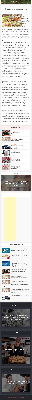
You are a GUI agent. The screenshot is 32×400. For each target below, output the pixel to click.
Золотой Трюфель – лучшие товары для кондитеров (16, 167)
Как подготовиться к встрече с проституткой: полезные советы (20, 256)
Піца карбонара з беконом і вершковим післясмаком (17, 134)
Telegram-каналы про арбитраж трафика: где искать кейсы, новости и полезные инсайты (19, 250)
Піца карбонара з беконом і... (16, 350)
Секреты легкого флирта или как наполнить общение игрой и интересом (16, 317)
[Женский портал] (16, 1)
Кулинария (16, 7)
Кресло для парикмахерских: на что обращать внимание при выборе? (16, 183)
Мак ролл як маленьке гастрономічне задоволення (17, 141)
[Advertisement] (10, 219)
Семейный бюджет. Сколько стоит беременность (16, 382)
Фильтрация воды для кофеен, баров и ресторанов (17, 147)
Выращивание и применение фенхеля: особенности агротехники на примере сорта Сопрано (15, 284)
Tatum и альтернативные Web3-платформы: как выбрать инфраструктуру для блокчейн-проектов (19, 264)
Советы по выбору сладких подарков (16, 160)
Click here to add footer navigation (16, 397)
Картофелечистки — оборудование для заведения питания (16, 154)
